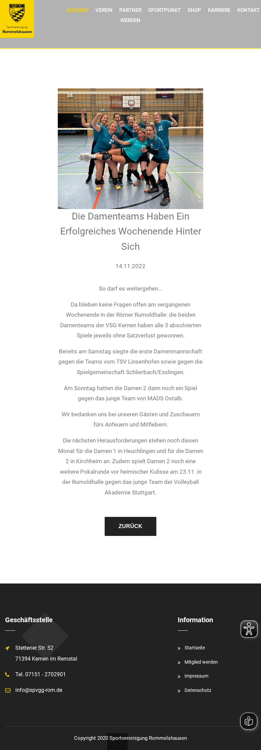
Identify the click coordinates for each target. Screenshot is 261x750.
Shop (194, 10)
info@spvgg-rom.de (38, 690)
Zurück (130, 526)
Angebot (77, 10)
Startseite (195, 647)
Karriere (219, 10)
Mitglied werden (201, 662)
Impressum (196, 676)
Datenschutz (198, 690)
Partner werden (130, 15)
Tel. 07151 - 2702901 (40, 674)
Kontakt (248, 10)
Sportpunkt (164, 10)
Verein (103, 10)
